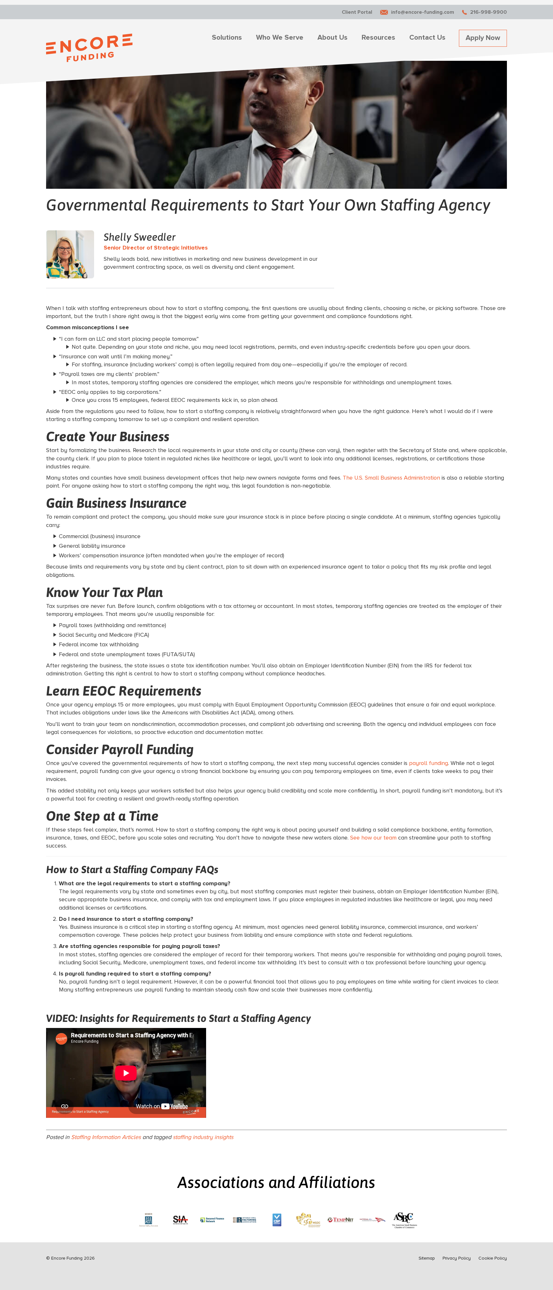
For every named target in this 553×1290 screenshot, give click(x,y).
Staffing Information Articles (106, 1137)
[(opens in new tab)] (148, 1218)
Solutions (227, 37)
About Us (332, 37)
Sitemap (427, 1258)
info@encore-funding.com (422, 12)
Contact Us (427, 37)
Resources (378, 37)
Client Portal (357, 12)
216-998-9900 (488, 12)
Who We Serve (279, 37)
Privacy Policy (457, 1258)
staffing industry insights (203, 1137)
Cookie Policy (492, 1258)
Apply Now (483, 38)
